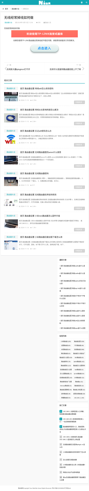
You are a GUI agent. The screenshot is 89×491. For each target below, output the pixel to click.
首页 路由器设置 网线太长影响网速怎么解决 (39, 110)
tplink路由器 (79, 361)
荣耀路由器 (65, 398)
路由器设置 (79, 341)
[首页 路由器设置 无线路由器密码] (11, 182)
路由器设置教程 (66, 390)
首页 (6, 9)
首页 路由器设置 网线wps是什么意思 (73, 328)
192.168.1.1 (79, 398)
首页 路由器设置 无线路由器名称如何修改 (38, 195)
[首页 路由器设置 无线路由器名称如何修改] (11, 203)
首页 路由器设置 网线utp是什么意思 (73, 316)
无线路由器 (79, 349)
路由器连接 (79, 386)
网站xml (68, 488)
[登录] (81, 2)
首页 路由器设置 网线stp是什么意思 (73, 311)
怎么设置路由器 (66, 373)
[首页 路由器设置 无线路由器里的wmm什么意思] (11, 161)
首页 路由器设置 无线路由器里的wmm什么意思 (40, 152)
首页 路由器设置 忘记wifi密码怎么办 (35, 131)
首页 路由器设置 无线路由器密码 (34, 173)
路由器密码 (65, 361)
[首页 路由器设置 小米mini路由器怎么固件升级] (11, 224)
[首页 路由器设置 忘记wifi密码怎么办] (11, 140)
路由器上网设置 (79, 390)
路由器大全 (15, 9)
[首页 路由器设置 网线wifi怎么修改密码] (11, 97)
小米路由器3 (79, 377)
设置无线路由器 (79, 394)
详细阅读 (78, 102)
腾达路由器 (65, 353)
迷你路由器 (65, 394)
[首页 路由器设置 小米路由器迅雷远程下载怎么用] (11, 246)
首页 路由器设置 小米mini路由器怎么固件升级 (40, 216)
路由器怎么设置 (66, 357)
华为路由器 (79, 345)
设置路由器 (65, 345)
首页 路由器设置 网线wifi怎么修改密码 (36, 89)
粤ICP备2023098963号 (59, 488)
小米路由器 (66, 341)
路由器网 (20, 488)
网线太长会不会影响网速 (71, 472)
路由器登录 (66, 365)
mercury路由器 (66, 386)
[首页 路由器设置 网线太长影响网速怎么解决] (11, 118)
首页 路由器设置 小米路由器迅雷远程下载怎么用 (41, 237)
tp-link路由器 (79, 373)
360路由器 (79, 357)
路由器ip (79, 381)
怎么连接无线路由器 (70, 460)
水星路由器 (65, 349)
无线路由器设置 (66, 377)
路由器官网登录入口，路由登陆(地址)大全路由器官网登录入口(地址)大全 (72, 429)
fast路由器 (79, 369)
